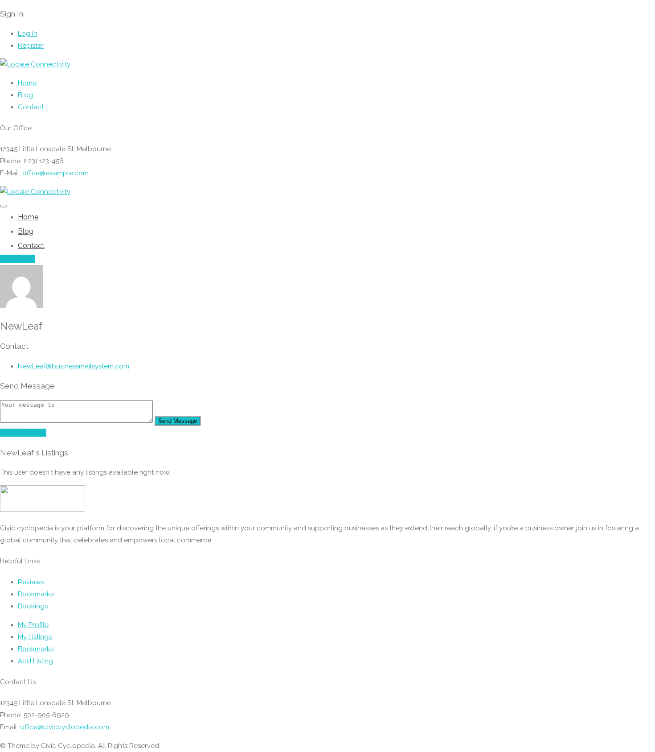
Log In (27, 33)
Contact (31, 107)
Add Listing (17, 259)
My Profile (33, 625)
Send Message (177, 420)
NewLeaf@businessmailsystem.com (73, 366)
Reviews (31, 582)
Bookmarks (35, 594)
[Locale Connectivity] (35, 64)
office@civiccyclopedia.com (64, 727)
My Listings (35, 637)
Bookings (33, 606)
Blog (25, 95)
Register (31, 45)
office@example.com (55, 173)
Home (27, 83)
